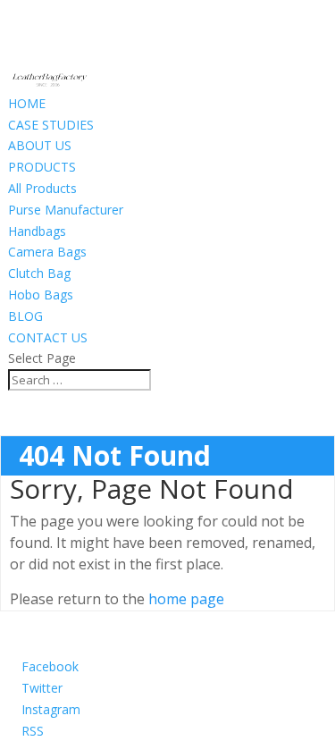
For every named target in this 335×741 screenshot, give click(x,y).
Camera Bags (47, 251)
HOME (27, 103)
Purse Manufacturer (65, 209)
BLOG (25, 315)
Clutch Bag (39, 273)
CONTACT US (48, 337)
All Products (42, 188)
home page (186, 599)
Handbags (37, 231)
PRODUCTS (42, 166)
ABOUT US (39, 145)
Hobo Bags (40, 294)
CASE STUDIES (51, 124)
